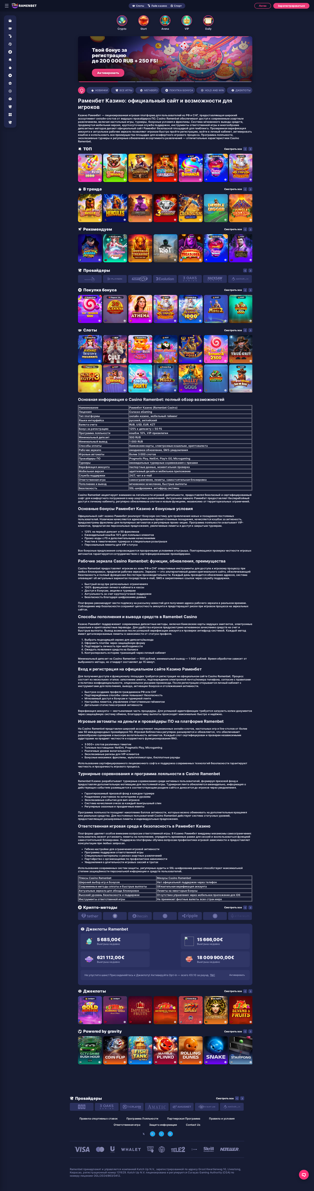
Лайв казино (159, 5)
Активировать (237, 975)
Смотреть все (233, 148)
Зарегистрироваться (291, 5)
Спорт (178, 5)
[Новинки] (10, 67)
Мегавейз (150, 90)
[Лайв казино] (10, 36)
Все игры (126, 90)
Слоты (140, 5)
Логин (262, 5)
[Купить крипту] (10, 52)
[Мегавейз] (10, 83)
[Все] (10, 122)
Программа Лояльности (142, 1118)
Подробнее (105, 72)
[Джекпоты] (10, 99)
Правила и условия (222, 1118)
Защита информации (163, 1124)
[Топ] (10, 60)
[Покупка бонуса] (10, 75)
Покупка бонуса (181, 90)
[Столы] (10, 107)
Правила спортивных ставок (98, 1118)
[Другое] (10, 114)
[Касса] (10, 20)
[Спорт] (10, 44)
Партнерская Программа (183, 1118)
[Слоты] (10, 28)
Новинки (101, 90)
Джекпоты (243, 90)
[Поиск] (81, 90)
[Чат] (304, 1175)
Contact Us (193, 1124)
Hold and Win (214, 90)
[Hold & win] (10, 91)
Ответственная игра (127, 1124)
